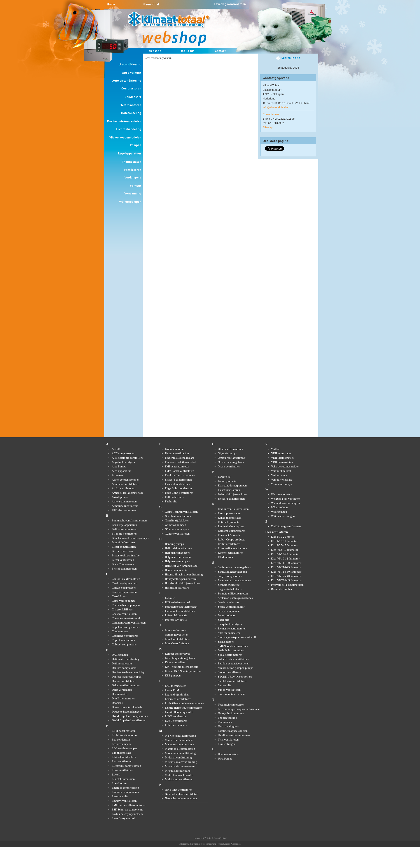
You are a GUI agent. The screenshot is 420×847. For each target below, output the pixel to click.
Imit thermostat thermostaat (181, 606)
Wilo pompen (279, 511)
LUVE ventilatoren (176, 720)
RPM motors (225, 557)
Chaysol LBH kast (122, 609)
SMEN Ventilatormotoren (233, 646)
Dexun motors (120, 694)
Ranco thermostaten (230, 517)
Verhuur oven (279, 475)
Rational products (228, 522)
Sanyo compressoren (230, 576)
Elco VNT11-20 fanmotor (286, 563)
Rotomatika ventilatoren (232, 548)
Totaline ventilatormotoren (234, 735)
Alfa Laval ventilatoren (125, 484)
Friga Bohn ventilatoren (179, 492)
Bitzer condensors (122, 551)
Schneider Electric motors (233, 593)
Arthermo (117, 475)
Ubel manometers (228, 754)
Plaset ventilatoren (229, 489)
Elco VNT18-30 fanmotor (286, 571)
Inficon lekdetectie (176, 615)
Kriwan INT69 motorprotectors (183, 671)
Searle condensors (228, 602)
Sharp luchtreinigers (230, 624)
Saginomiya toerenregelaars (234, 567)
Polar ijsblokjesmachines (232, 494)
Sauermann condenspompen (234, 580)
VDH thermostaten (282, 462)
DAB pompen (120, 654)
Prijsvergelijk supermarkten (287, 584)
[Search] (288, 59)
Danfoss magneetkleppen (127, 676)
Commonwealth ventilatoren (129, 622)
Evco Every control (123, 818)
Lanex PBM (172, 690)
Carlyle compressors (124, 587)
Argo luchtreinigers (123, 462)
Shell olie (223, 619)
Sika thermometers (229, 632)
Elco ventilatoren (122, 761)
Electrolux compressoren (126, 765)
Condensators (120, 631)
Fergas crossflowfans (177, 453)
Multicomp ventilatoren (179, 779)
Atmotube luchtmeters (125, 505)
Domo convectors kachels (127, 707)
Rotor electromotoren (230, 552)
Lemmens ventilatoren (178, 699)
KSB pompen (173, 675)
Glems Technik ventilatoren (181, 511)
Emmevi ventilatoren (124, 800)
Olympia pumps (227, 453)
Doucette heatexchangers (127, 711)
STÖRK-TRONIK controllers (235, 676)
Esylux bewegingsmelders (127, 814)
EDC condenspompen (125, 748)
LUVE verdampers (176, 725)
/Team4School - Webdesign (229, 844)
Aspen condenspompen (125, 479)
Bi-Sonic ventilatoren (124, 533)
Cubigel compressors (124, 644)
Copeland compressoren (126, 627)
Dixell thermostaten (123, 698)
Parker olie (224, 476)
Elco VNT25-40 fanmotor (286, 576)
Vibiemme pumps (281, 484)
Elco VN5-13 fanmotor (284, 549)
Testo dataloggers (228, 726)
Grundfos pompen (175, 524)
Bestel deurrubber (281, 589)
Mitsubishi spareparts (177, 770)
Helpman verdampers (177, 561)
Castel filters (119, 596)
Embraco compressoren (125, 787)
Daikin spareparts (122, 663)
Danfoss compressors (124, 667)
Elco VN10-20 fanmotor (285, 554)
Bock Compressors (123, 564)
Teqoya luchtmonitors (231, 713)
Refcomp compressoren (231, 530)
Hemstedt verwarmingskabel (181, 565)
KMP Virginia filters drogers (181, 666)
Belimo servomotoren (124, 529)
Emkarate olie (120, 796)
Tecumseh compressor (231, 704)
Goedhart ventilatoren (178, 516)
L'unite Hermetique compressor (183, 707)
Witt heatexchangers (283, 516)
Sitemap (268, 127)
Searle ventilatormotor (231, 606)
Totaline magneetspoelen (233, 730)
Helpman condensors (177, 552)
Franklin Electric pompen (180, 475)
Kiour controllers (175, 662)
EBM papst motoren (124, 730)
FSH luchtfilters (174, 497)
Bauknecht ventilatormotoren (129, 520)
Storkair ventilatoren (230, 672)
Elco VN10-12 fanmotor (285, 558)
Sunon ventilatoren (229, 689)
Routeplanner (271, 114)
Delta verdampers (122, 689)
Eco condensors (121, 739)
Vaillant (275, 449)
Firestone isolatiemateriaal (180, 462)
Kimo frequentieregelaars (180, 658)
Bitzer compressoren (124, 546)
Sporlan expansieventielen (233, 663)
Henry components (176, 570)
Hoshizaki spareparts (177, 587)
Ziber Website (194, 844)
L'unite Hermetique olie (179, 712)
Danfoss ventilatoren (124, 681)
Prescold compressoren (231, 498)
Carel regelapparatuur (124, 583)
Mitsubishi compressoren (180, 766)
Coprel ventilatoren (123, 640)
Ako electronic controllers (127, 457)
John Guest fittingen (177, 643)
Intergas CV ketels (176, 619)
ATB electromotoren (124, 510)
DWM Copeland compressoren (130, 716)
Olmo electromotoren (230, 449)
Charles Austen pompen (126, 605)
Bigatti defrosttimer (123, 542)
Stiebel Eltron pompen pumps (235, 667)
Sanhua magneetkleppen (232, 571)
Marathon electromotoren (180, 748)
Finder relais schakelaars (179, 457)
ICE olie (170, 598)
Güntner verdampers (177, 529)
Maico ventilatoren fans (179, 740)
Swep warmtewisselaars (231, 694)
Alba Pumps (119, 466)
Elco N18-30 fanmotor (284, 541)
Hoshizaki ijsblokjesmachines (182, 583)
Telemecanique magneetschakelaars (239, 709)
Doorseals (117, 702)
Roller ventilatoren (229, 543)
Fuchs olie (171, 501)
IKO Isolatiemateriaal (177, 602)
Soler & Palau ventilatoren (233, 659)
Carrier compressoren (124, 592)
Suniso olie (224, 685)
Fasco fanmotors (174, 449)
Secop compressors (229, 611)
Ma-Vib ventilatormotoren (180, 735)
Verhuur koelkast (281, 470)
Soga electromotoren (230, 654)
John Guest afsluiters (177, 639)
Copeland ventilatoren (125, 635)
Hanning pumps (174, 543)
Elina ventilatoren (122, 770)
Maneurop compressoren (179, 744)
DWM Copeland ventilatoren (129, 720)
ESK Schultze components (127, 809)
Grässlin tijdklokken (177, 520)
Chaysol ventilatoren (124, 613)
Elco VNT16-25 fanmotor (286, 567)
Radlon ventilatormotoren (233, 509)
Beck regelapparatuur (124, 524)
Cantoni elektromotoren (126, 578)
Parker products (227, 481)
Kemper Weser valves (177, 653)
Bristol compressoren (124, 568)
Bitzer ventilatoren (123, 559)
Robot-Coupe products (231, 539)
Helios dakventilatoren (178, 548)
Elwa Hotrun (119, 783)
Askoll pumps (120, 497)
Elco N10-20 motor (282, 536)
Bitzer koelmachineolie (126, 555)
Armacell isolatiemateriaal (127, 492)
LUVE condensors (175, 716)
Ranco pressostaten (229, 513)
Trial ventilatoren (228, 739)
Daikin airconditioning (125, 659)
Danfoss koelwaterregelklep (128, 672)
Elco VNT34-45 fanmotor (286, 580)
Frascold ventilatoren (177, 484)
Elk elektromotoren (123, 779)
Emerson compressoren (125, 792)
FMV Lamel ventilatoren (179, 470)
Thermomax (225, 722)
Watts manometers (281, 494)
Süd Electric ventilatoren (232, 681)
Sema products (226, 615)
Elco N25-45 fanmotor (284, 545)
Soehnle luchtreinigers (231, 650)
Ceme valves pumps (123, 600)
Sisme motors (226, 641)
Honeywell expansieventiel (181, 578)
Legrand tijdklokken (177, 694)
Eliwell (116, 774)
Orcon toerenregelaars (231, 462)
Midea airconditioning (178, 757)
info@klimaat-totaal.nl (276, 107)
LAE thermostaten (175, 685)
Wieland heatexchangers (285, 503)
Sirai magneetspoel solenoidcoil (237, 637)
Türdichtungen (227, 744)
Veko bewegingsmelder (285, 466)
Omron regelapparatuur (231, 457)
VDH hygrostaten (281, 453)
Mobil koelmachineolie (179, 775)
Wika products (279, 507)
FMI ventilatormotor (177, 466)
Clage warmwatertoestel (126, 618)
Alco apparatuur (121, 470)
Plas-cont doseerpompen (232, 485)
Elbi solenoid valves (124, 757)
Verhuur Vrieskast (281, 479)
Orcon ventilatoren (229, 466)
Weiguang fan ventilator (285, 498)
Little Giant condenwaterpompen (184, 703)
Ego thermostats (121, 752)
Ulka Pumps (225, 758)
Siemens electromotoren (232, 628)
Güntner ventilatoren (177, 533)
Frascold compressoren (178, 479)
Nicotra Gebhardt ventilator (181, 794)
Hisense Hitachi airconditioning (184, 574)
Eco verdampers (121, 744)
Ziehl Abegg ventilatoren (286, 526)
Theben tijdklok (227, 717)
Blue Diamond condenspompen (130, 538)
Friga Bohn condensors (178, 488)
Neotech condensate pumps (181, 798)
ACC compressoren (123, 453)
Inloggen (183, 844)
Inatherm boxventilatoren (180, 611)
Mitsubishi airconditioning (181, 761)
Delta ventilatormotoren (126, 685)
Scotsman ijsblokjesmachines (235, 598)
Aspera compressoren (124, 501)
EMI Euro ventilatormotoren (128, 805)
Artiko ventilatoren (123, 488)
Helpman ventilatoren (178, 557)
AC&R (116, 449)
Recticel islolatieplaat (231, 526)
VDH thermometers (282, 457)
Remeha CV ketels (229, 535)
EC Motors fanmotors (124, 735)
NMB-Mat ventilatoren (178, 789)
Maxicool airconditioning (180, 753)
